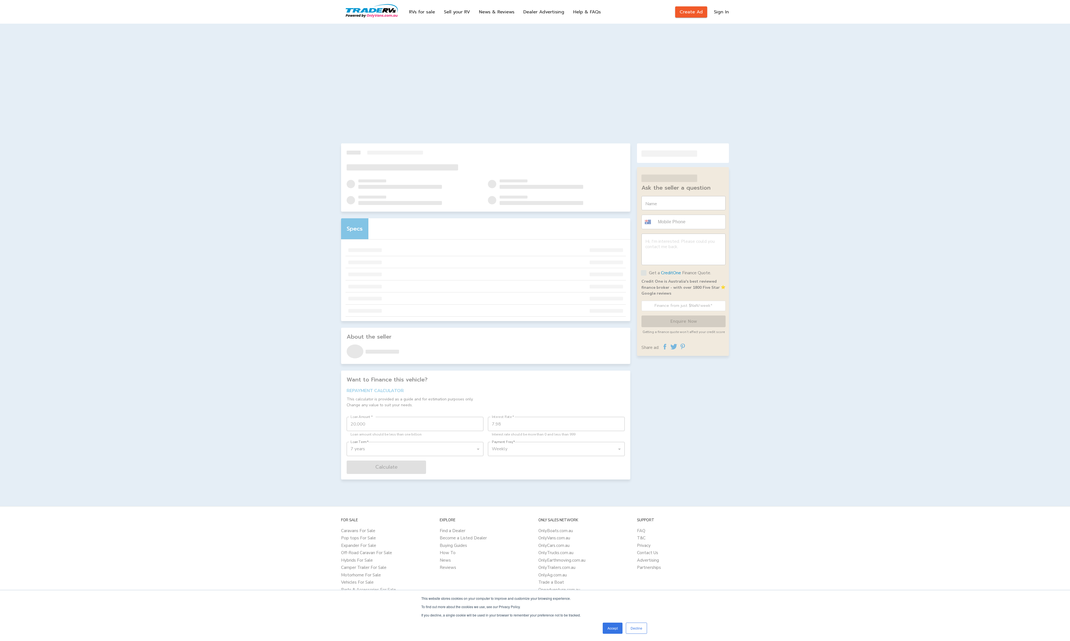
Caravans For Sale (358, 531)
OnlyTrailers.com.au (556, 567)
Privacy (644, 545)
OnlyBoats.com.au (555, 531)
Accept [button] (612, 628)
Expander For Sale (358, 545)
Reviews (448, 567)
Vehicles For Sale (357, 582)
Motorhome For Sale (361, 575)
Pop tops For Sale (358, 538)
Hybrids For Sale (357, 560)
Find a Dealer (452, 531)
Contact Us (647, 553)
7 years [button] (358, 449)
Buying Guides (453, 545)
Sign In (721, 12)
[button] (648, 222)
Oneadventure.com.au (559, 590)
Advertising (648, 560)
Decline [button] (636, 628)
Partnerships (649, 567)
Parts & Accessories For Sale (368, 590)
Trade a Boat (551, 582)
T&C (641, 538)
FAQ (641, 531)
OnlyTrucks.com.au (555, 553)
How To (448, 553)
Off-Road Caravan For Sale (366, 553)
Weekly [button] (499, 449)
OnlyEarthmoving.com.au (561, 560)
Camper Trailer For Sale (363, 567)
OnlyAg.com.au (552, 575)
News (445, 560)
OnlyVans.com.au (554, 538)
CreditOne (671, 273)
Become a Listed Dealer (463, 538)
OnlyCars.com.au (554, 545)
